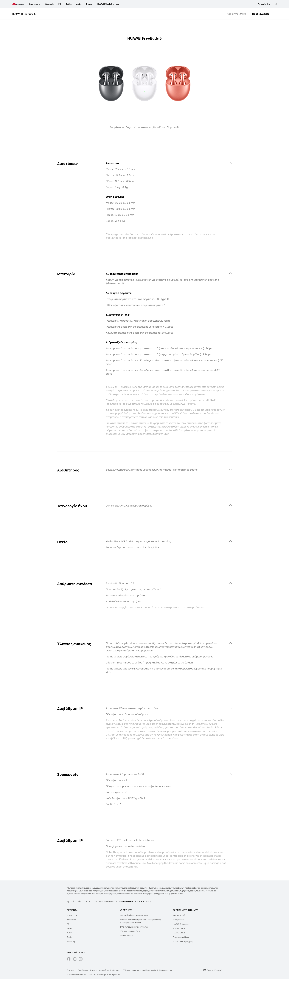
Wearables (71, 919)
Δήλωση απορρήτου (100, 970)
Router (70, 937)
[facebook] (68, 959)
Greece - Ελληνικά (214, 970)
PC (68, 924)
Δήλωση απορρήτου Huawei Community (139, 970)
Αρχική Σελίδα (74, 901)
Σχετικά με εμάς (179, 915)
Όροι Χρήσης (83, 970)
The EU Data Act (126, 935)
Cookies (115, 970)
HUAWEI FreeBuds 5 (104, 901)
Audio (88, 901)
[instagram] (80, 959)
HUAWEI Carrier (179, 928)
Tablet (69, 928)
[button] (276, 4)
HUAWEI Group (179, 932)
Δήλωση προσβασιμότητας (131, 931)
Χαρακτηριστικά (236, 13)
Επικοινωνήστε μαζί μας (183, 941)
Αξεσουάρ (71, 941)
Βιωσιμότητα (178, 919)
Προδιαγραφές (260, 13)
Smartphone (72, 915)
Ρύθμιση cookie (165, 970)
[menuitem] (91, 915)
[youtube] (74, 959)
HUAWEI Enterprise (180, 924)
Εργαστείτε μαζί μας (181, 937)
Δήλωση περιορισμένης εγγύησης (134, 927)
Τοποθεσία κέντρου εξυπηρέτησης (134, 915)
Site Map (70, 970)
